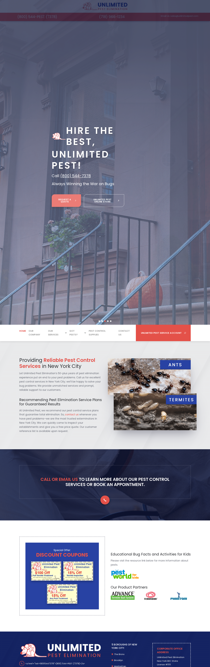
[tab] (99, 321)
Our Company (34, 332)
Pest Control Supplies (97, 332)
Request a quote (64, 200)
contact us (72, 414)
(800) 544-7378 (75, 175)
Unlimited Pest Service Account (161, 332)
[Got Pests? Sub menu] (85, 333)
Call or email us (59, 479)
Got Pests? (73, 332)
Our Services (53, 332)
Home (22, 330)
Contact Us (124, 332)
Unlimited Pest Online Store (102, 200)
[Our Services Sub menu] (66, 333)
